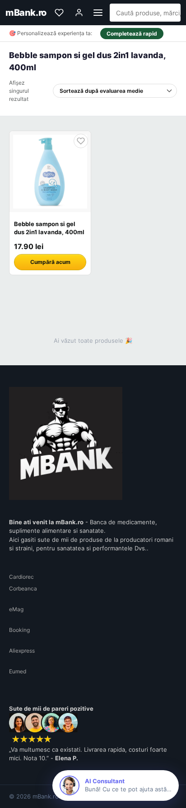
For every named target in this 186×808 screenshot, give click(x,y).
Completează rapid (132, 33)
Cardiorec (21, 576)
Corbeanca (23, 588)
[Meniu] (98, 13)
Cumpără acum (50, 262)
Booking (19, 629)
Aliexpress (22, 650)
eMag (16, 609)
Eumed (17, 671)
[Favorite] (59, 12)
